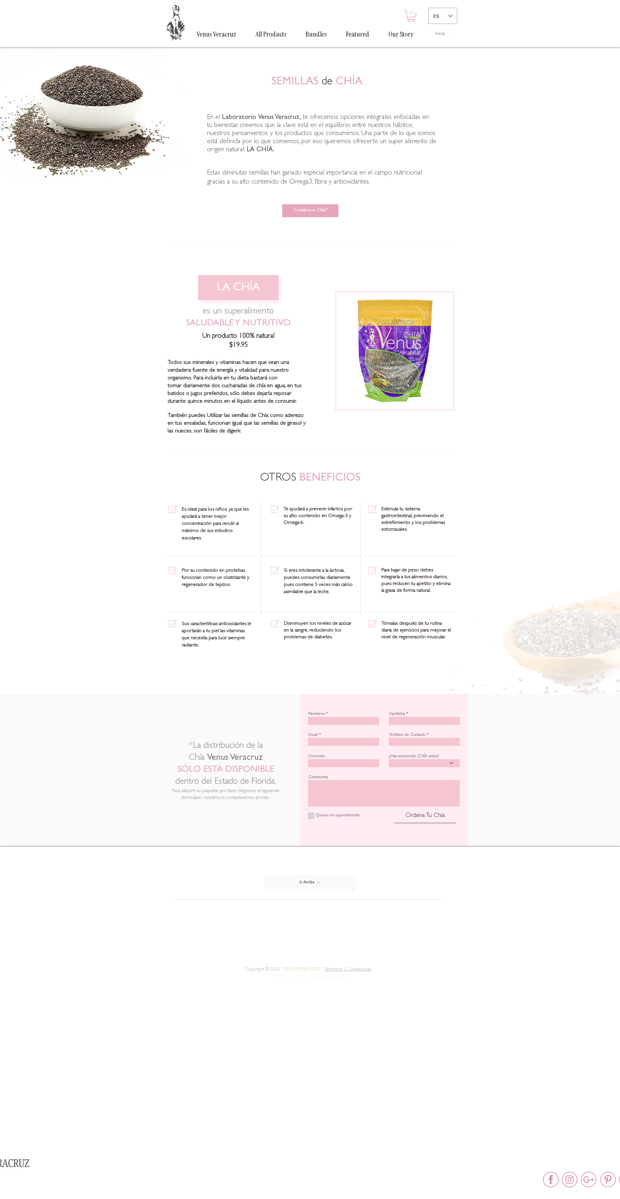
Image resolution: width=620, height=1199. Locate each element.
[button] (411, 16)
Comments (318, 777)
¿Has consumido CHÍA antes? (414, 756)
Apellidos (397, 714)
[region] (394, 355)
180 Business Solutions (332, 976)
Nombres (316, 714)
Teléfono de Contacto (407, 735)
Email (313, 735)
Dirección (316, 756)
